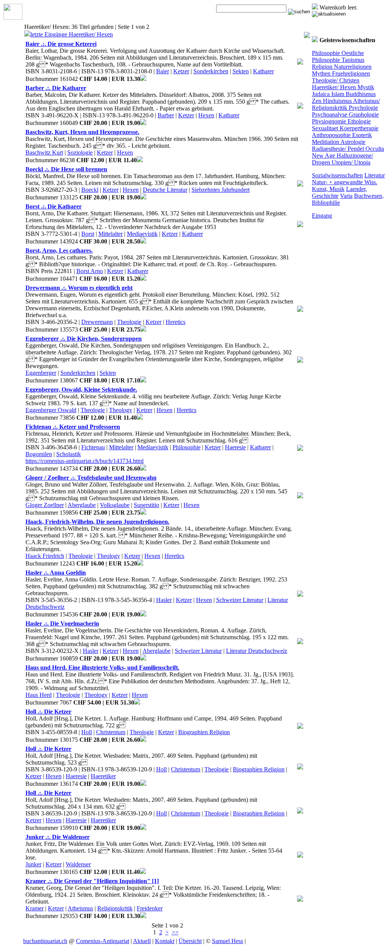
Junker (33, 864)
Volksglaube (115, 505)
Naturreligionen (352, 66)
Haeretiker (103, 776)
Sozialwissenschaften (337, 175)
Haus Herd (38, 695)
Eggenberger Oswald (50, 410)
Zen (316, 101)
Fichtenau (93, 447)
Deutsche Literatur (165, 189)
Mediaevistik (142, 234)
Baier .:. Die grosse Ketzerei (60, 44)
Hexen (206, 115)
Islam (337, 94)
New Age (323, 155)
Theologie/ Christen (335, 80)
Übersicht (190, 941)
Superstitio (146, 505)
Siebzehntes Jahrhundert (220, 189)
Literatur (374, 175)
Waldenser (78, 864)
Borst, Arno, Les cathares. (59, 250)
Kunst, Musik (328, 189)
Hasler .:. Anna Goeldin (55, 572)
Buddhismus (360, 94)
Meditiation (325, 142)
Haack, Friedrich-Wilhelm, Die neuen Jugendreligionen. (97, 521)
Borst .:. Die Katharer (53, 206)
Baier (162, 71)
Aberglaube (82, 505)
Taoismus (352, 60)
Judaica (321, 94)
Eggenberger (40, 373)
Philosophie (326, 53)
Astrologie (352, 142)
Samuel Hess (227, 941)
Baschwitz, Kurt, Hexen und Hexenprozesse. (82, 132)
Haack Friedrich (44, 556)
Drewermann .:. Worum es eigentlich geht (79, 287)
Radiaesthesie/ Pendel (338, 148)
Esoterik (361, 135)
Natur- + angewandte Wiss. (344, 182)
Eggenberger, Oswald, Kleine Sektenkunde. (81, 389)
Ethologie (358, 121)
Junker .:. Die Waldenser (57, 837)
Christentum (110, 732)
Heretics (175, 322)
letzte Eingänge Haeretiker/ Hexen (71, 34)
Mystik (365, 87)
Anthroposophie (331, 135)
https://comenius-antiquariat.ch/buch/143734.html (84, 461)
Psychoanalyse (329, 114)
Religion (322, 66)
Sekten (240, 71)
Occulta (374, 148)
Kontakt (164, 941)
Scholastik (68, 454)
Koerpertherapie (358, 128)
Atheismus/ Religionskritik (346, 104)
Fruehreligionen (350, 73)
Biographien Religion (204, 732)
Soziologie (80, 152)
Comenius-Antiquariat (102, 941)
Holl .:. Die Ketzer (48, 711)
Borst (87, 234)
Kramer (34, 908)
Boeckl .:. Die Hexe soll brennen (66, 169)
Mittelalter (110, 234)
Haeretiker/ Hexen (334, 87)
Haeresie (235, 447)
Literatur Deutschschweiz (256, 651)
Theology (120, 410)
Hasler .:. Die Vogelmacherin (62, 623)
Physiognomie (329, 121)
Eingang (322, 215)
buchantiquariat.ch (45, 941)
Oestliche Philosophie (338, 56)
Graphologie (363, 114)
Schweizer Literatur (239, 600)
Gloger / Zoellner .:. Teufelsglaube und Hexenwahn (91, 477)
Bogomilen (38, 454)
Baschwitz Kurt (44, 152)
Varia (346, 196)
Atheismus (80, 908)
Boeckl (89, 189)
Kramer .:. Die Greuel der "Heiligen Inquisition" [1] (92, 881)
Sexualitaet (325, 128)
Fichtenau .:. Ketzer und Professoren (72, 426)
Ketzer (181, 71)
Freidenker (150, 908)
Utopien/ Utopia (350, 162)
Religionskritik (115, 908)
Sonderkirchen (210, 71)
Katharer (263, 71)
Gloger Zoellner (44, 505)
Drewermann (97, 322)
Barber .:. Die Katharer (55, 88)
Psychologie (362, 107)
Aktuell (142, 941)
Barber (166, 115)
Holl (86, 732)
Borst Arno (89, 271)
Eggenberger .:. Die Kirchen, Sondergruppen (83, 338)
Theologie (129, 322)
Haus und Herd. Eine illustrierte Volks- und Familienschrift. (102, 667)
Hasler (164, 600)
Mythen (321, 73)
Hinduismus (336, 101)
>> (175, 932)
